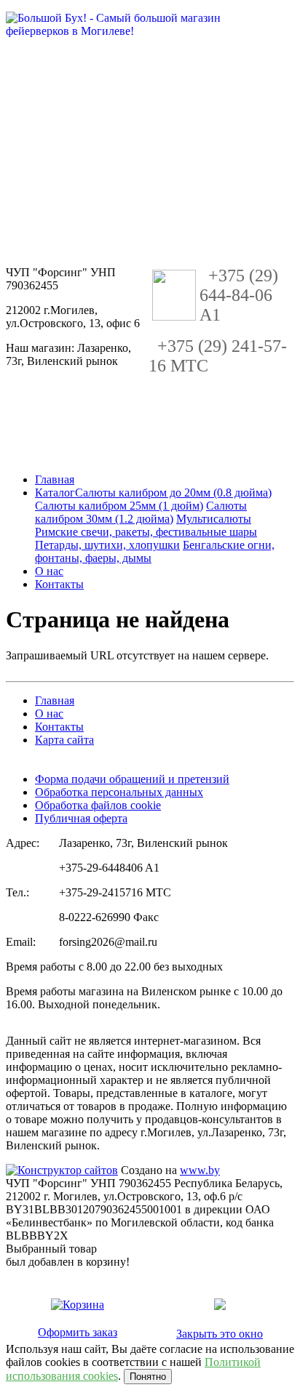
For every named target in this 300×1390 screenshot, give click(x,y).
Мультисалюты (213, 519)
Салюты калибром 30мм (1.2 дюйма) (141, 512)
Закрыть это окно (219, 1333)
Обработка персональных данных (119, 792)
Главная (54, 479)
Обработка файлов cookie (98, 805)
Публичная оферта (81, 818)
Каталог (55, 492)
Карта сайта (64, 740)
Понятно (148, 1376)
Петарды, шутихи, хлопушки (107, 545)
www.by (200, 1170)
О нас (49, 571)
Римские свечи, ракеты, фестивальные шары (146, 532)
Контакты (59, 584)
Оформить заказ (77, 1332)
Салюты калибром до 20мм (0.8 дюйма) (173, 492)
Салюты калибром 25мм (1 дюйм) (119, 505)
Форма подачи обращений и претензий (132, 779)
